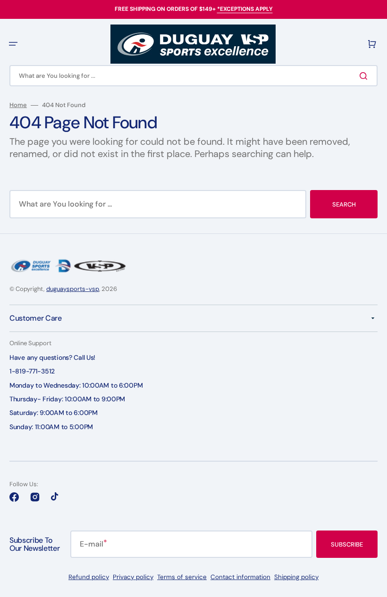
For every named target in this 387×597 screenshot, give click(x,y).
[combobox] (193, 75)
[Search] (365, 76)
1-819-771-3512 (32, 371)
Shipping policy (296, 577)
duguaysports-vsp (72, 289)
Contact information (240, 577)
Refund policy (88, 577)
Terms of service (182, 577)
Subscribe (347, 544)
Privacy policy (133, 577)
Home (18, 105)
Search (344, 204)
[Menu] (13, 43)
